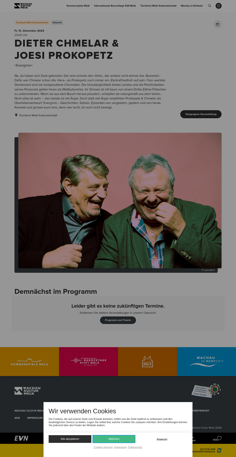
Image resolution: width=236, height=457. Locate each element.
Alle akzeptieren (70, 439)
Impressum (120, 447)
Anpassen (162, 439)
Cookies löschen (103, 447)
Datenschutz (135, 447)
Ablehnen (113, 439)
